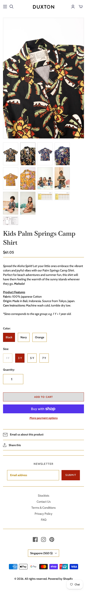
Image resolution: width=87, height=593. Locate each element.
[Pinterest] (51, 539)
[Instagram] (43, 539)
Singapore (41, 553)
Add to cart (43, 396)
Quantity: (9, 369)
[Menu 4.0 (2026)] (5, 7)
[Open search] (12, 7)
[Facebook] (35, 539)
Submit (70, 474)
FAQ (43, 520)
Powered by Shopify (60, 579)
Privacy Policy (43, 514)
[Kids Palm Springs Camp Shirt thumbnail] (10, 153)
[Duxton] (43, 6)
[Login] (73, 6)
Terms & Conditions (43, 507)
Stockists (43, 495)
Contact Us (44, 501)
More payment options (44, 418)
